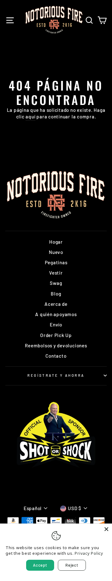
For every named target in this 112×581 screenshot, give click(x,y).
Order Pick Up (56, 335)
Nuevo (56, 252)
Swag (56, 283)
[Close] (106, 529)
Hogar (56, 242)
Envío (56, 324)
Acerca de (56, 304)
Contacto (55, 356)
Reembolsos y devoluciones (56, 345)
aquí (30, 116)
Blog (56, 293)
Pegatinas (56, 262)
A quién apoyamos (56, 314)
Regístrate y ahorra (55, 375)
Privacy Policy (89, 553)
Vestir (56, 273)
